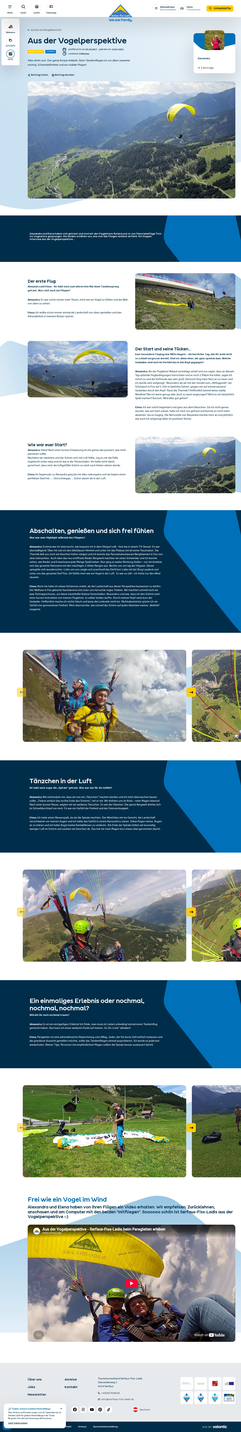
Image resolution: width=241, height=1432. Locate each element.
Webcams (10, 32)
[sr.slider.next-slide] (191, 692)
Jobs (31, 1387)
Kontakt (71, 1387)
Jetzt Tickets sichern (17, 1423)
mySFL (37, 13)
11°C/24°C (10, 46)
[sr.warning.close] (61, 1409)
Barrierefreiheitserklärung (105, 1427)
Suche (23, 13)
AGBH (68, 1427)
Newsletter (37, 1394)
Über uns (35, 1379)
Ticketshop (51, 13)
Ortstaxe (82, 1427)
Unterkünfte (222, 8)
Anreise (71, 1379)
